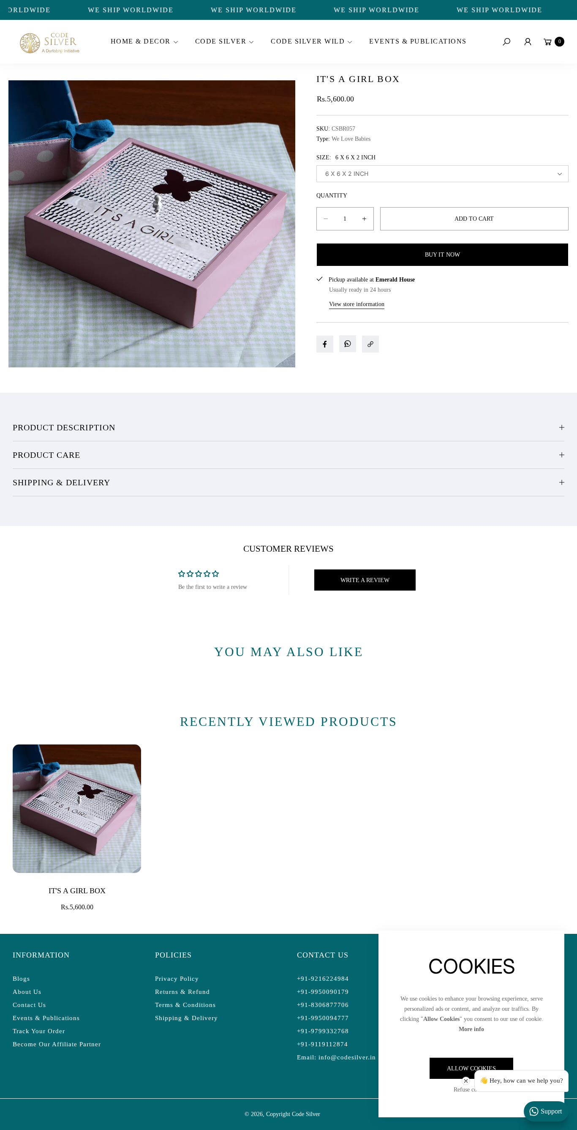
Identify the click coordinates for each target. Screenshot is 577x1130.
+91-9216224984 (323, 978)
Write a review (364, 580)
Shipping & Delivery (61, 482)
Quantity (331, 195)
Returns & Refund (182, 991)
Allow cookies (471, 1068)
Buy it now (442, 255)
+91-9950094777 (323, 1018)
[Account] (527, 42)
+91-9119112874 (322, 1044)
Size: (346, 157)
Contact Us (29, 1004)
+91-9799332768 (323, 1031)
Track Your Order (39, 1031)
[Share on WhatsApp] (347, 343)
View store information (356, 304)
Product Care (46, 455)
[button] (143, 42)
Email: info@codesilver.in (336, 1057)
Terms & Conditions (185, 1004)
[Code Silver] (48, 41)
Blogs (21, 978)
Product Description (64, 427)
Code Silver (306, 1114)
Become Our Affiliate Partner (57, 1044)
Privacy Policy (177, 978)
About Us (27, 991)
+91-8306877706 (323, 1004)
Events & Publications (46, 1018)
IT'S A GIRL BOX (77, 890)
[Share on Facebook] (324, 344)
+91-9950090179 (323, 991)
